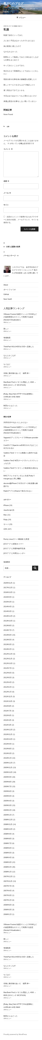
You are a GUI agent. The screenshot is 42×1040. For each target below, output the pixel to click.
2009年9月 (8, 777)
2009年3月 (8, 805)
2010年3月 (8, 753)
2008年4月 (8, 857)
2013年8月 (8, 625)
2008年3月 (8, 862)
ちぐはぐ (7, 364)
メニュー (22, 17)
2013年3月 (8, 644)
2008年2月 (8, 867)
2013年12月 (8, 616)
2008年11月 (8, 824)
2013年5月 (8, 640)
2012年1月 (8, 692)
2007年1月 (8, 900)
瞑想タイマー (18, 544)
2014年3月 (8, 611)
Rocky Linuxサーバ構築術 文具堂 (16, 539)
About (6, 285)
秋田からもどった (11, 406)
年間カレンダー (19, 553)
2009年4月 (8, 801)
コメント (8, 149)
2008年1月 (8, 872)
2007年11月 (8, 881)
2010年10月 (8, 739)
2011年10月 (8, 701)
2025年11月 (8, 583)
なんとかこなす (10, 355)
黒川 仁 (20, 26)
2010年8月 (8, 749)
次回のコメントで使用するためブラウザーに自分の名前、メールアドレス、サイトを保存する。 (21, 219)
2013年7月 (8, 630)
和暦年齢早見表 (19, 548)
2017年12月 (8, 587)
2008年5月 (8, 853)
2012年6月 (8, 673)
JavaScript (8, 510)
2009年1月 (8, 815)
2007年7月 (8, 886)
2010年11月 (8, 734)
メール (7, 193)
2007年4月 (8, 891)
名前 (6, 181)
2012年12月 (8, 654)
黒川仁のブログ (14, 3)
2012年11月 (8, 659)
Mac (5, 515)
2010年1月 (8, 758)
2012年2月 (8, 687)
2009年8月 (8, 782)
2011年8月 (7, 706)
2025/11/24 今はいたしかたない (16, 422)
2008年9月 (8, 834)
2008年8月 (8, 839)
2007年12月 (8, 876)
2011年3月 (7, 725)
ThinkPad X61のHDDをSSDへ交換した (19, 347)
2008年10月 (8, 829)
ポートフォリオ (10, 290)
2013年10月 (8, 621)
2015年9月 (8, 597)
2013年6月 (8, 635)
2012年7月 (8, 668)
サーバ (6, 524)
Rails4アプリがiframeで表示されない (18, 491)
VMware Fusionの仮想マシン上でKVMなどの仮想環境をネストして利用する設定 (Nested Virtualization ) (20, 317)
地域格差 (7, 338)
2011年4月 (7, 720)
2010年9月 (8, 744)
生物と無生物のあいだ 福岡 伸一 (17, 373)
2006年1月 (8, 914)
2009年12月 (8, 763)
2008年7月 (8, 843)
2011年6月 (7, 715)
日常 (8, 126)
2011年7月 (7, 711)
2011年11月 (8, 696)
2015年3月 (8, 602)
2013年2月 (8, 649)
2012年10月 (8, 663)
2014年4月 (8, 606)
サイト (6, 205)
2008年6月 (8, 848)
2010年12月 (8, 730)
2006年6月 (8, 905)
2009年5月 (8, 796)
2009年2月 (8, 810)
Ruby (6, 520)
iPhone (6, 505)
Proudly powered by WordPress (15, 1034)
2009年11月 (8, 767)
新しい (6, 329)
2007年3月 (8, 895)
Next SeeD (8, 299)
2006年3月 (8, 910)
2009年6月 (8, 791)
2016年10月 (8, 592)
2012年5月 (8, 677)
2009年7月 (8, 786)
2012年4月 (8, 682)
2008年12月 (8, 820)
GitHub (6, 294)
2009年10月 (8, 772)
